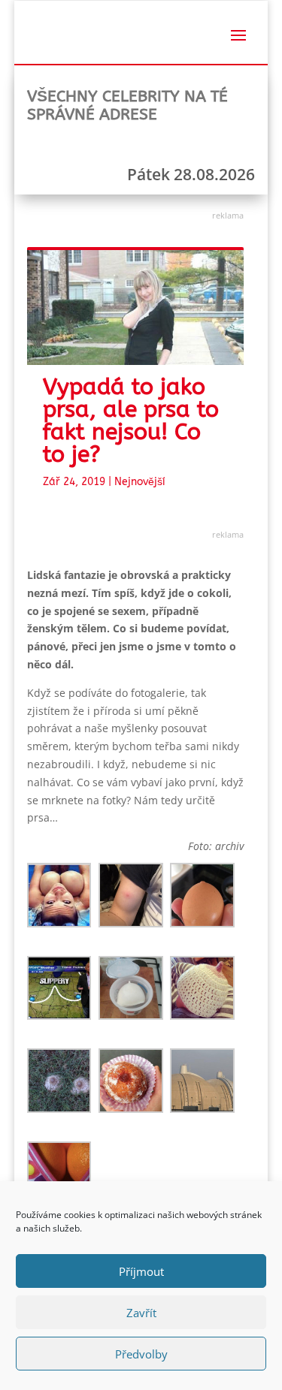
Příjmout (141, 1271)
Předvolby (141, 1353)
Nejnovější (139, 481)
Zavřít (141, 1312)
